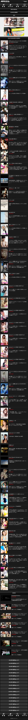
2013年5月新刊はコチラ (14, 710)
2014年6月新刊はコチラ (14, 669)
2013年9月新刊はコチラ (14, 697)
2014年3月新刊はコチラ (14, 679)
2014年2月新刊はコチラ (14, 682)
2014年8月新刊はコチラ (14, 663)
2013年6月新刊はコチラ (14, 707)
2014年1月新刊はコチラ (14, 685)
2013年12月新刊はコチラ (14, 688)
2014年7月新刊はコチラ (14, 666)
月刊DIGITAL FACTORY (5, 1)
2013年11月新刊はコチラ (14, 691)
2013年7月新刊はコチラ (14, 704)
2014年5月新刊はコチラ (14, 672)
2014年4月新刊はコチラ (14, 675)
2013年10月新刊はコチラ (14, 694)
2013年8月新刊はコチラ (14, 701)
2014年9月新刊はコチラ (14, 660)
